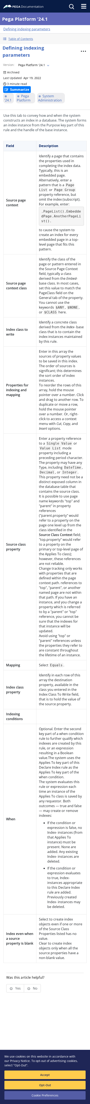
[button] (45, 38)
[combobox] (33, 65)
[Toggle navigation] (84, 6)
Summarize (19, 89)
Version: (8, 65)
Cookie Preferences (45, 1095)
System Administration (50, 98)
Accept (45, 1075)
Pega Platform (24, 98)
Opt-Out (45, 1085)
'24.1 (8, 100)
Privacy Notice (20, 1061)
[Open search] (71, 6)
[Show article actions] (83, 51)
